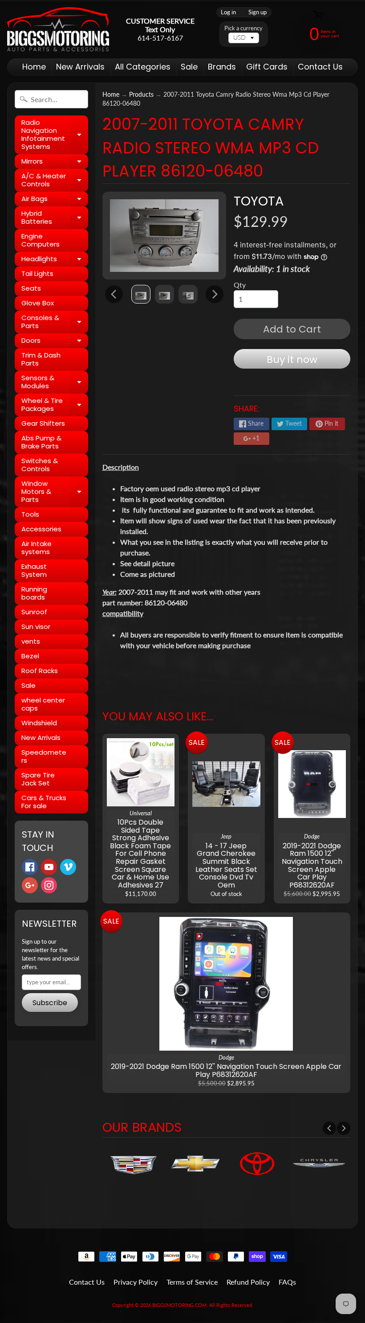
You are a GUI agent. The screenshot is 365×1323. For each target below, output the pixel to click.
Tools (30, 514)
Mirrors (54, 162)
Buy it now (292, 359)
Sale (189, 66)
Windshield (39, 722)
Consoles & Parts (54, 322)
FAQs (287, 1282)
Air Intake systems (36, 547)
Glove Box (37, 303)
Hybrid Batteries (54, 218)
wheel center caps (43, 704)
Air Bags (54, 200)
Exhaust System (34, 570)
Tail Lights (37, 273)
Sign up (257, 12)
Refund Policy (248, 1282)
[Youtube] (49, 867)
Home (34, 66)
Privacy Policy (136, 1282)
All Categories (142, 66)
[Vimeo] (68, 867)
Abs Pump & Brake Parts (41, 442)
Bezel (30, 656)
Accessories (41, 529)
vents (30, 641)
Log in (228, 12)
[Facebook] (30, 867)
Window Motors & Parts (54, 491)
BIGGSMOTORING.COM (179, 1305)
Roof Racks (39, 670)
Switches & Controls (39, 464)
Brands (222, 66)
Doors (54, 342)
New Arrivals (80, 66)
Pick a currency (243, 28)
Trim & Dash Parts (41, 359)
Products (141, 94)
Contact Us (320, 66)
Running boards (34, 593)
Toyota (259, 201)
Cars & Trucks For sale (43, 801)
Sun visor (35, 626)
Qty (240, 284)
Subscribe (49, 1003)
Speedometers (43, 756)
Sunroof (34, 611)
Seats (31, 288)
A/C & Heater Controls (54, 180)
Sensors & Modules (54, 382)
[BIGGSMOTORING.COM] (58, 29)
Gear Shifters (43, 423)
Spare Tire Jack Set (38, 779)
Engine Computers (40, 240)
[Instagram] (49, 885)
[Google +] (30, 885)
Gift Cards (267, 66)
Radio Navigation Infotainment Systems (54, 134)
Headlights (54, 260)
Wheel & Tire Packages (54, 405)
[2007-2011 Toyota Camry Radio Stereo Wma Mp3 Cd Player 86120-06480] (140, 294)
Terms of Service (192, 1282)
